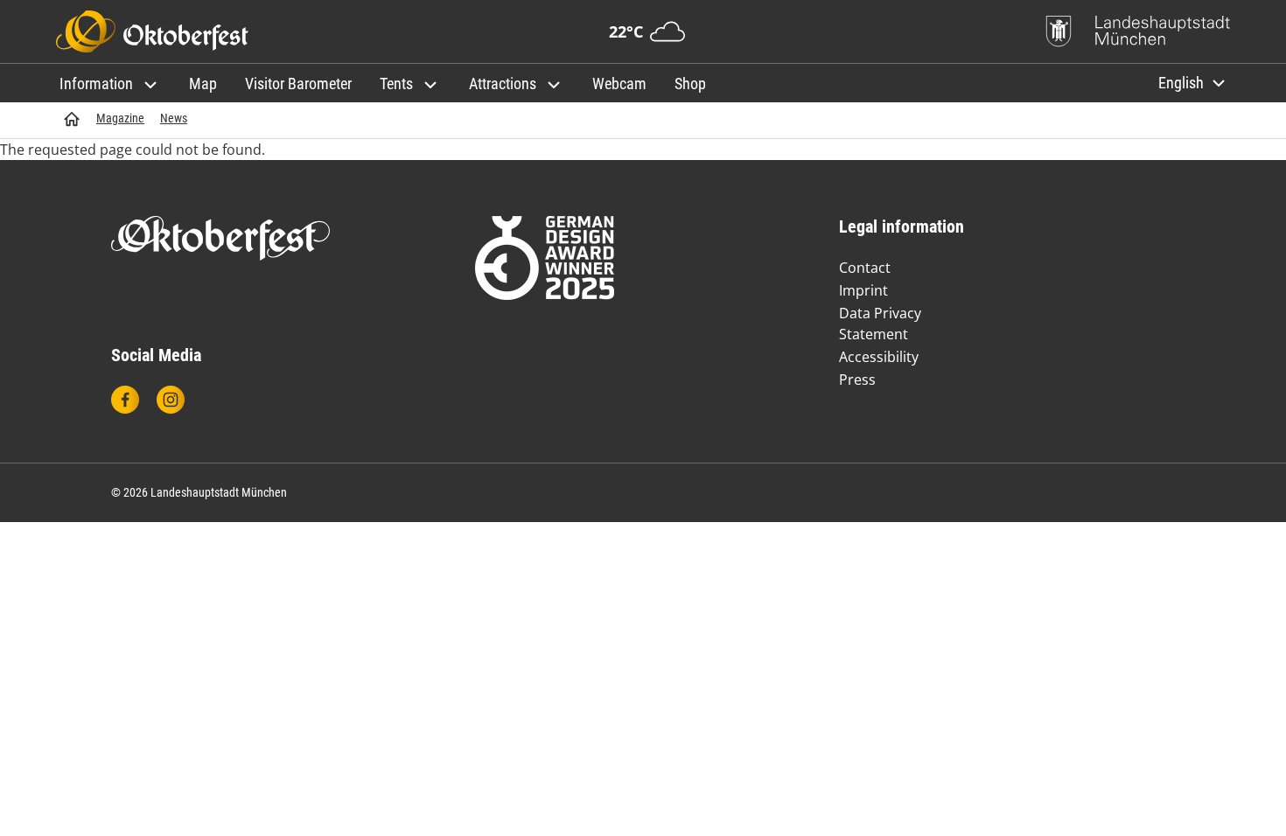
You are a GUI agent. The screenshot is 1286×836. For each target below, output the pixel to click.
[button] (110, 83)
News (173, 118)
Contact (865, 267)
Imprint (863, 290)
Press (857, 379)
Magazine (120, 118)
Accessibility (879, 356)
